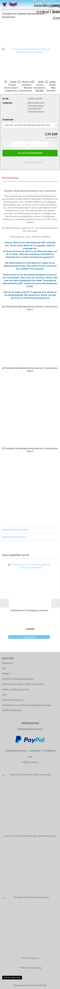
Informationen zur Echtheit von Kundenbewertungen (26, 705)
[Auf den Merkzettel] (57, 637)
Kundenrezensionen (13, 536)
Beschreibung (10, 177)
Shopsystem (20, 985)
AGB (4, 695)
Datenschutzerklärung (12, 700)
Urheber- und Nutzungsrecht (15, 689)
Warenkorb (29, 637)
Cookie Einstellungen (12, 710)
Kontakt (6, 674)
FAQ (4, 668)
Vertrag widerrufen (12, 978)
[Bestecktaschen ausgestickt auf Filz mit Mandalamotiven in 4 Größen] (30, 50)
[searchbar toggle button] (38, 4)
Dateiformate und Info (15, 529)
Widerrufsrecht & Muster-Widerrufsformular (23, 684)
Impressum (7, 663)
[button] (6, 144)
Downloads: (8, 119)
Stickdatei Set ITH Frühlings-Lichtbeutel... (30, 610)
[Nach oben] (52, 984)
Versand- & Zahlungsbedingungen (18, 679)
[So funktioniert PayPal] (30, 739)
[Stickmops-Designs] (8, 4)
